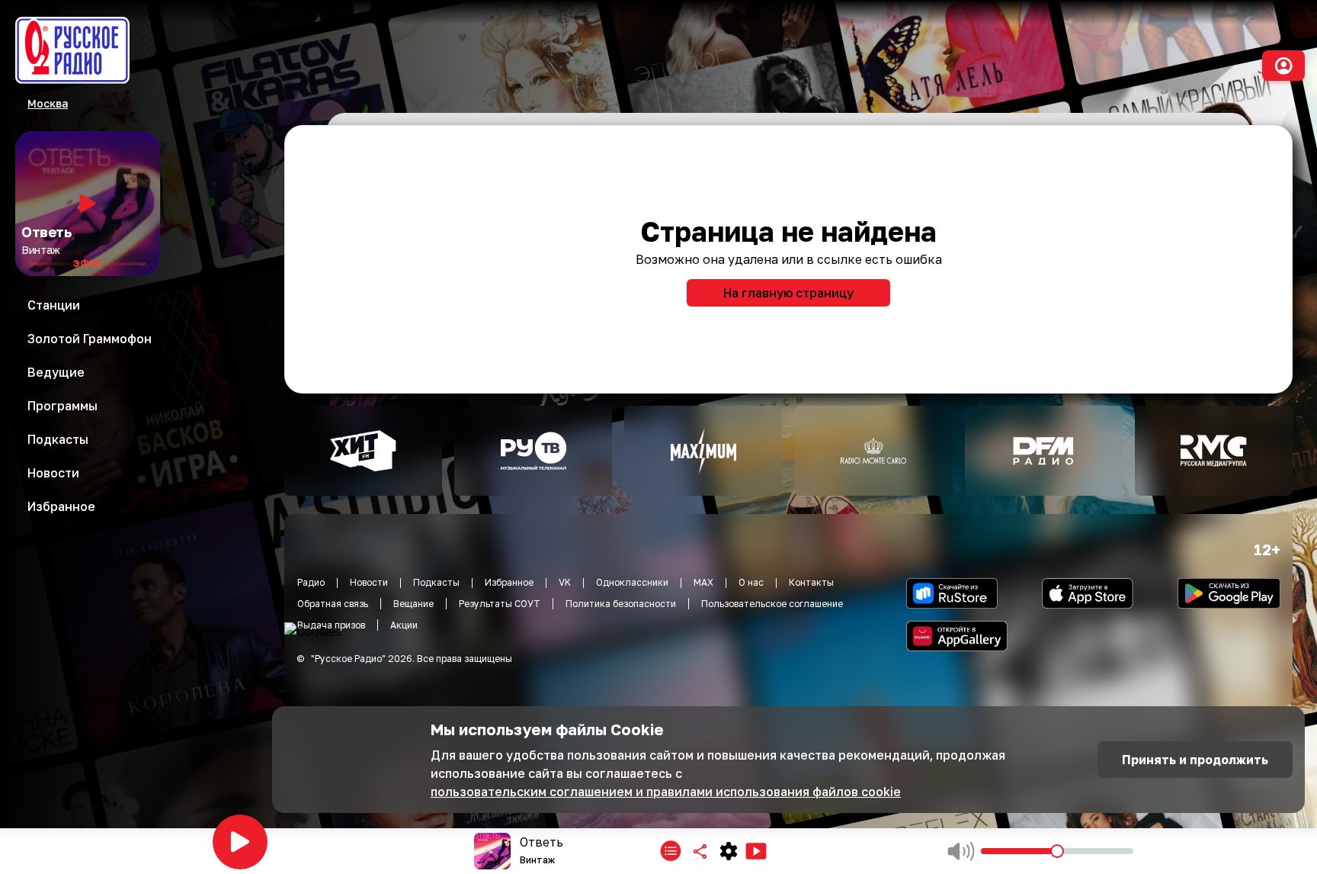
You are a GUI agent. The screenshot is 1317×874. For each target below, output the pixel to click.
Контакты (811, 582)
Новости (369, 582)
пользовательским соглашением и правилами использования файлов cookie (666, 791)
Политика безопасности (621, 603)
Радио (311, 582)
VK (565, 582)
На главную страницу (788, 292)
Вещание (413, 603)
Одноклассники (632, 582)
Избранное (509, 582)
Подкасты (436, 582)
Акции (404, 625)
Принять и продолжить (1195, 759)
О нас (751, 582)
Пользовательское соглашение (772, 603)
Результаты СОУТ (499, 603)
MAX (703, 582)
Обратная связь (332, 603)
